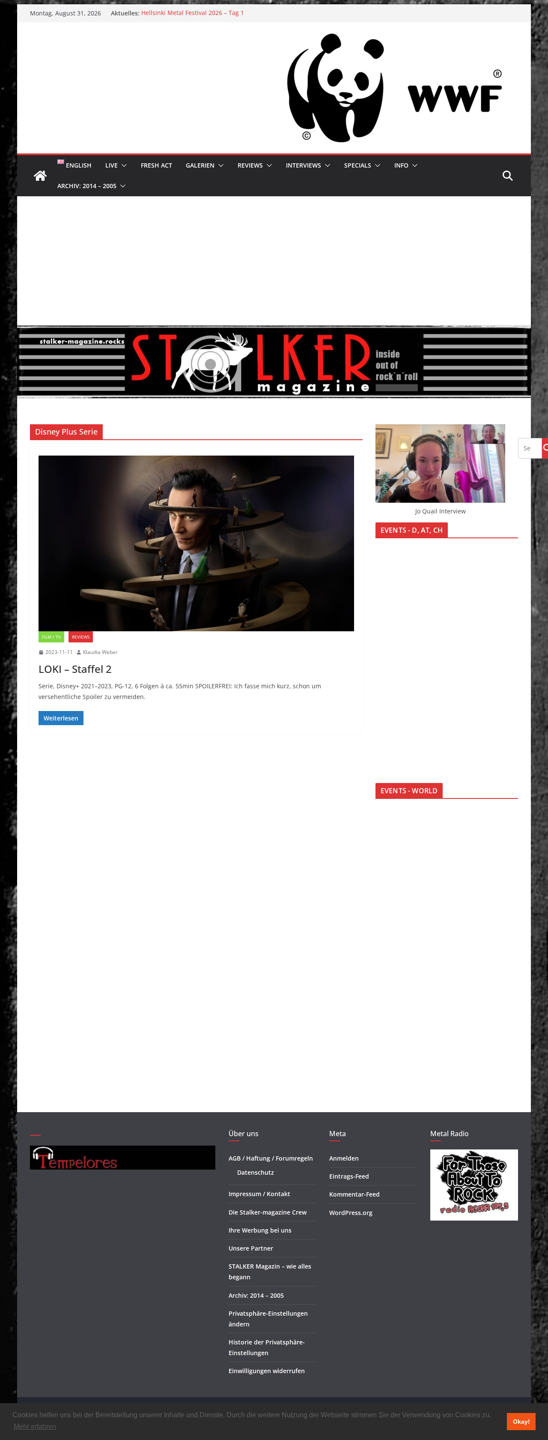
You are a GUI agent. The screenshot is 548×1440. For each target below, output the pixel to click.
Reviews (250, 165)
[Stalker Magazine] (40, 175)
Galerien (200, 165)
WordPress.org (350, 1213)
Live (111, 165)
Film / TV (51, 637)
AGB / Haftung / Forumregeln (271, 1158)
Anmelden (344, 1158)
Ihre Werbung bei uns (260, 1230)
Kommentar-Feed (354, 1194)
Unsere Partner (251, 1248)
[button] (122, 165)
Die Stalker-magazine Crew (268, 1212)
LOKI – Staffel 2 (75, 669)
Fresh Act (156, 165)
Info (401, 165)
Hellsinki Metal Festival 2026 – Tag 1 (192, 13)
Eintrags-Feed (349, 1176)
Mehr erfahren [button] (35, 1426)
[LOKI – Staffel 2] (196, 543)
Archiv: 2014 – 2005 (86, 186)
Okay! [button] (521, 1421)
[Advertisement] (274, 261)
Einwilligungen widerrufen (267, 1371)
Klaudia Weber (100, 652)
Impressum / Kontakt (259, 1194)
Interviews (303, 165)
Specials (357, 165)
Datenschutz (255, 1172)
